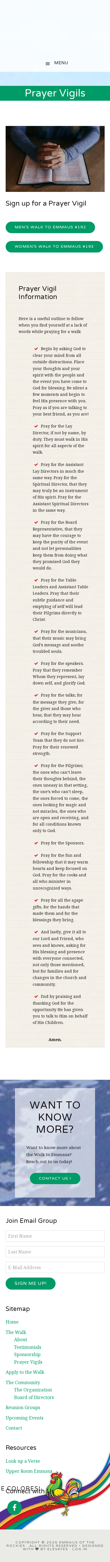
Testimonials (27, 1347)
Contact (14, 1428)
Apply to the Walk (25, 1372)
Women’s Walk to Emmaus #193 (54, 246)
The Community (23, 1382)
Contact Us (54, 1178)
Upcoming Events (24, 1418)
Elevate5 (57, 1549)
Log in (79, 1549)
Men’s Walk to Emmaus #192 (50, 227)
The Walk (16, 1332)
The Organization (33, 1390)
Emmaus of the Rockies (55, 27)
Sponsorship (27, 1354)
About (20, 1339)
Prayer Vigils (28, 1362)
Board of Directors (34, 1397)
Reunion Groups (23, 1407)
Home (12, 1322)
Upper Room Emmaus (29, 1471)
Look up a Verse (23, 1461)
